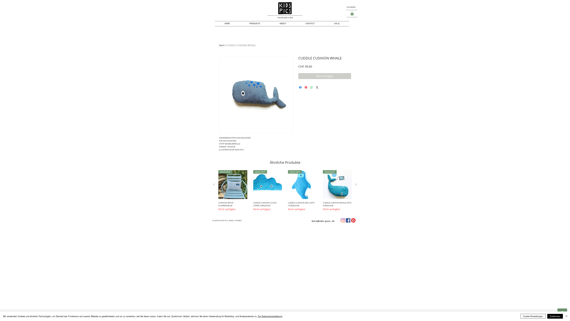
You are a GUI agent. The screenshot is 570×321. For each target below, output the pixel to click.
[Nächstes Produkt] (356, 184)
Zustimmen (555, 316)
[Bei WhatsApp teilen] (311, 87)
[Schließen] (566, 316)
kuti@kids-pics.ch (323, 221)
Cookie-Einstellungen (533, 316)
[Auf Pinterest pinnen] (306, 87)
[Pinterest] (353, 220)
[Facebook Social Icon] (348, 220)
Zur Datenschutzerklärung (270, 316)
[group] (285, 192)
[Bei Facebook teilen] (300, 87)
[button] (352, 13)
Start (221, 45)
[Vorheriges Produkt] (214, 184)
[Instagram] (343, 220)
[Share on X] (317, 87)
